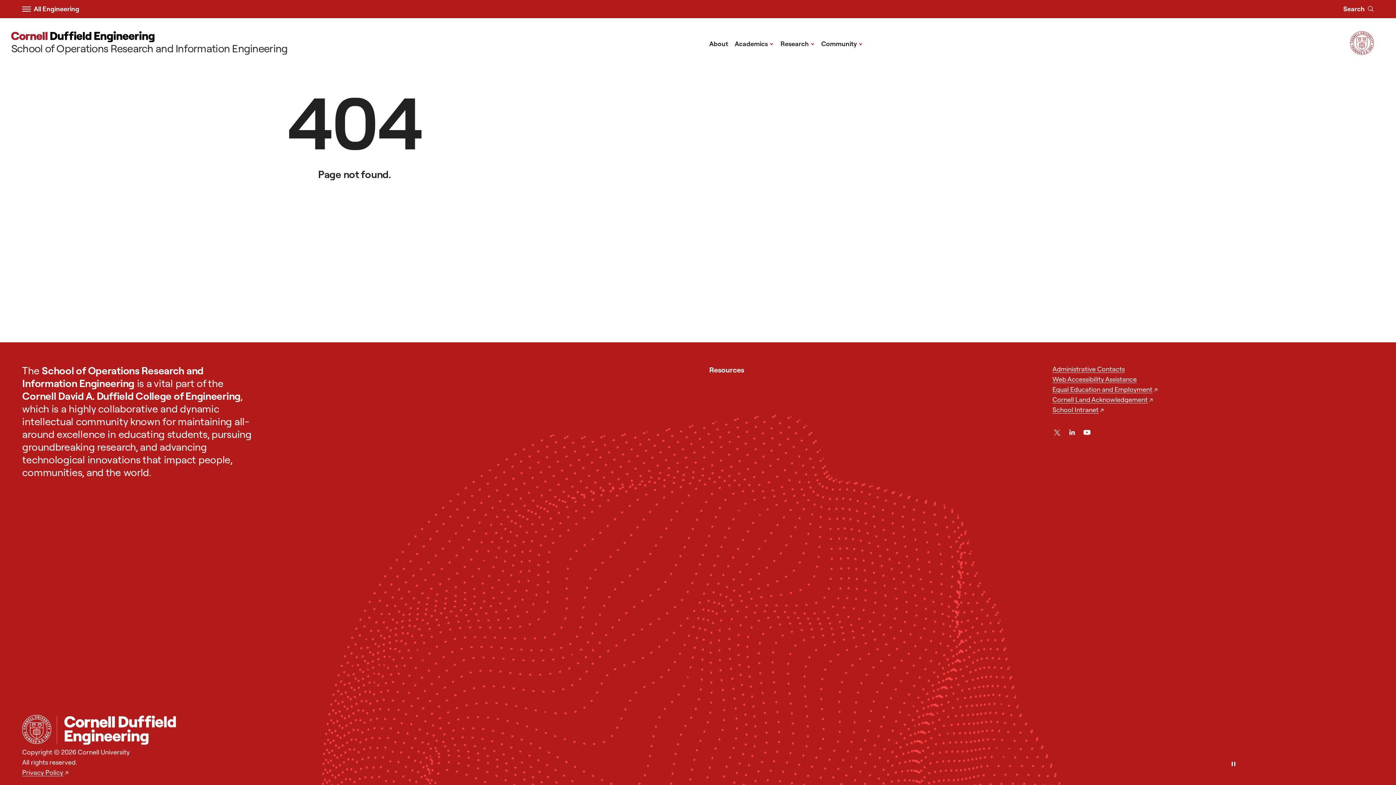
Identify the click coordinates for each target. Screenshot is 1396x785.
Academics (754, 43)
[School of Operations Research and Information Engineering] (715, 730)
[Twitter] (1057, 432)
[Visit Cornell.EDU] (1362, 52)
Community (842, 43)
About (718, 44)
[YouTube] (1087, 432)
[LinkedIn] (1072, 432)
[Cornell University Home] (36, 729)
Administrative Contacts (1088, 369)
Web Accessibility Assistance (1094, 379)
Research (798, 43)
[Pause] (1233, 764)
